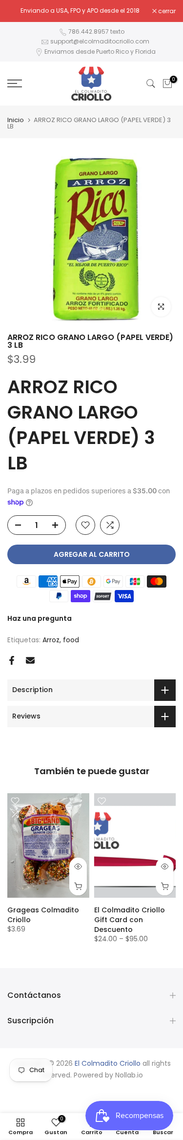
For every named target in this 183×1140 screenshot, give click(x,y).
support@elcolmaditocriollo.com (99, 41)
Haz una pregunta (39, 618)
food (71, 640)
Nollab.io (129, 1075)
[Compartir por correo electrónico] (30, 660)
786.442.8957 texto (96, 31)
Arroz (51, 640)
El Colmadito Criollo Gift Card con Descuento (129, 919)
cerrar (166, 11)
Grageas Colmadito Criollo (43, 915)
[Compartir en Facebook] (11, 660)
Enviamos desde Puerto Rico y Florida (100, 51)
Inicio (15, 120)
